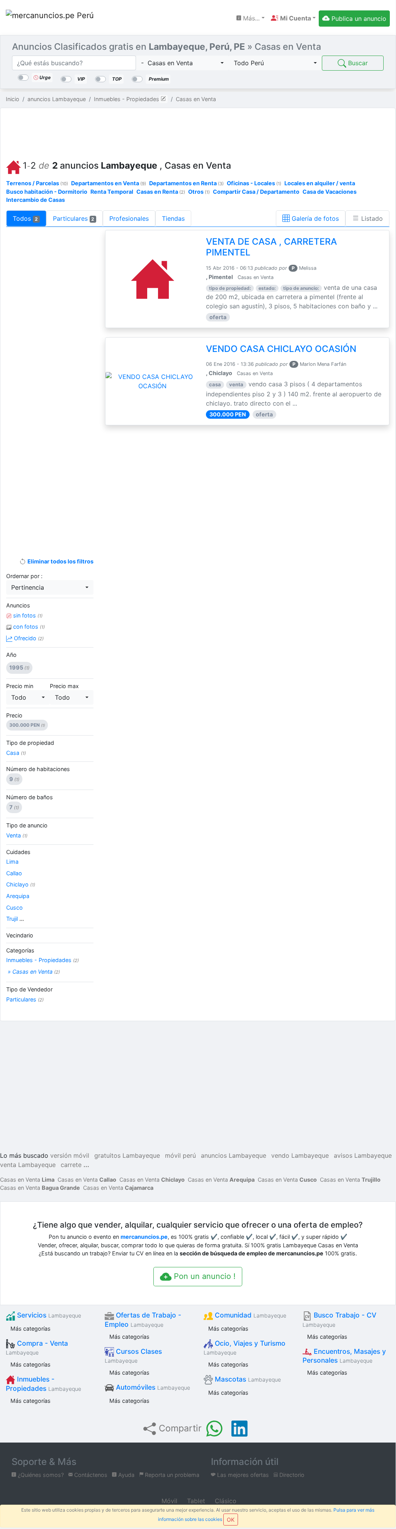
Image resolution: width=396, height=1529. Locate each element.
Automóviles (152, 1387)
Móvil (168, 1501)
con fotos (28, 626)
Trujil (15, 918)
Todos (25, 218)
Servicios (48, 1315)
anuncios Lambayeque (233, 1155)
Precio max (64, 686)
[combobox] (182, 63)
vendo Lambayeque (300, 1155)
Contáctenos (90, 1474)
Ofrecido (28, 638)
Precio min (19, 686)
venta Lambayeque (28, 1165)
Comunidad (249, 1315)
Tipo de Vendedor (29, 989)
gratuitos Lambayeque (127, 1155)
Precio (14, 715)
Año (11, 654)
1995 (19, 667)
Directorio (291, 1474)
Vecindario (19, 935)
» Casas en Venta (33, 971)
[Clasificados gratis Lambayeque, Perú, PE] (50, 18)
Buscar (357, 63)
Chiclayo (20, 884)
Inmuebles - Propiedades (42, 960)
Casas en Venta (27, 1179)
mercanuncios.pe (144, 1236)
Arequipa (17, 896)
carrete (71, 1165)
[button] (293, 18)
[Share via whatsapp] (214, 1428)
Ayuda (125, 1474)
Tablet (195, 1501)
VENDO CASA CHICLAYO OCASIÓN (281, 348)
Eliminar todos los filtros (59, 561)
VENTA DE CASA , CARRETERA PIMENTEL (271, 247)
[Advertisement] (197, 131)
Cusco (14, 907)
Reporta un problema (171, 1474)
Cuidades (18, 852)
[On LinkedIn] (239, 1428)
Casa (16, 752)
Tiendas (173, 218)
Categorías (20, 950)
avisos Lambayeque (363, 1155)
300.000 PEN (27, 725)
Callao (14, 873)
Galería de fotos (314, 218)
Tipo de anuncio (27, 825)
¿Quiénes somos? (40, 1474)
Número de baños (29, 797)
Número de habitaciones (38, 769)
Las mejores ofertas (242, 1474)
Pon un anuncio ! (204, 1276)
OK (231, 1519)
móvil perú (180, 1155)
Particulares (74, 218)
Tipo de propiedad (30, 742)
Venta (16, 835)
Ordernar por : (24, 576)
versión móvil (69, 1155)
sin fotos (27, 615)
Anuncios (18, 605)
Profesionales (129, 218)
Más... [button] (250, 18)
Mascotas (247, 1379)
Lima (12, 861)
